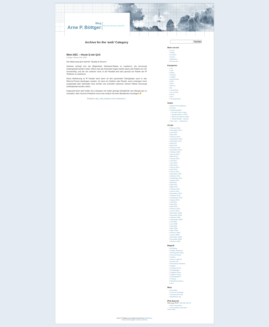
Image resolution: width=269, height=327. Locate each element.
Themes (173, 279)
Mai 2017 (173, 143)
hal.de (172, 57)
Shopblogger (175, 270)
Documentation (175, 255)
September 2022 (176, 139)
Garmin (172, 257)
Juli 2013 (173, 161)
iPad (172, 83)
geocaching (174, 79)
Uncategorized (175, 99)
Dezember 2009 (176, 213)
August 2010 (174, 200)
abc (97, 99)
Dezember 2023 (176, 130)
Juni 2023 (173, 132)
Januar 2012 (174, 171)
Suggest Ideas (175, 272)
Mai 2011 (173, 182)
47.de (172, 50)
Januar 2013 (174, 167)
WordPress (148, 318)
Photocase (174, 61)
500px (172, 52)
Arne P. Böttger (84, 27)
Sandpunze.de (175, 268)
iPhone (172, 86)
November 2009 (176, 215)
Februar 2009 (175, 232)
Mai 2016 (173, 145)
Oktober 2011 (175, 176)
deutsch (107, 99)
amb (101, 99)
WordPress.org (175, 297)
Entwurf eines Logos (179, 112)
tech (171, 96)
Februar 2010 (175, 208)
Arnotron (173, 55)
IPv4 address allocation (178, 307)
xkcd (172, 283)
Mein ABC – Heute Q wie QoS (83, 54)
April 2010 (173, 206)
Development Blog (177, 253)
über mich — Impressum (179, 121)
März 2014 (174, 156)
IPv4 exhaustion (176, 305)
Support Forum (175, 274)
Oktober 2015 (175, 152)
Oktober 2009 (175, 217)
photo (172, 94)
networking (174, 90)
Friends (173, 108)
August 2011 (174, 180)
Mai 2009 (173, 226)
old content (174, 92)
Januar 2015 (174, 154)
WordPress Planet (176, 281)
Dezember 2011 (176, 174)
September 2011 (176, 178)
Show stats (171, 309)
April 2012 (173, 169)
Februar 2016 (175, 147)
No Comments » (119, 99)
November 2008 (176, 239)
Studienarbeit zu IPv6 (179, 114)
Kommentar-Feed (176, 294)
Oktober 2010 (175, 195)
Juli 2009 (173, 222)
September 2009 (176, 219)
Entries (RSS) (126, 320)
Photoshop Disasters (177, 263)
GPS (172, 81)
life (171, 88)
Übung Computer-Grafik (180, 117)
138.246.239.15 (185, 303)
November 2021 (176, 141)
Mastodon (173, 59)
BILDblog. (173, 248)
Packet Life (174, 261)
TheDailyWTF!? (175, 277)
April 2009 (173, 228)
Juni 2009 (173, 224)
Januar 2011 (174, 191)
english (172, 77)
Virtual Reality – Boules (180, 119)
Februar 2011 (175, 189)
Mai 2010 (173, 204)
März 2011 (174, 187)
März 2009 (174, 230)
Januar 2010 (174, 211)
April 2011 (173, 185)
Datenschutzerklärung (178, 106)
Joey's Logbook (176, 259)
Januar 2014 (174, 158)
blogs (172, 72)
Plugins (173, 266)
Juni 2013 (173, 163)
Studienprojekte (176, 110)
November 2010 (176, 193)
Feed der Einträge (176, 292)
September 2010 (176, 198)
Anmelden (173, 290)
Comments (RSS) (141, 320)
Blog (98, 23)
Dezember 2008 (176, 237)
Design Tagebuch (176, 250)
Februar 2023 (175, 137)
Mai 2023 (173, 134)
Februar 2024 (175, 128)
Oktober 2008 (175, 241)
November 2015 (176, 150)
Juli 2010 (173, 202)
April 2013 (173, 165)
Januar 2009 (174, 235)
